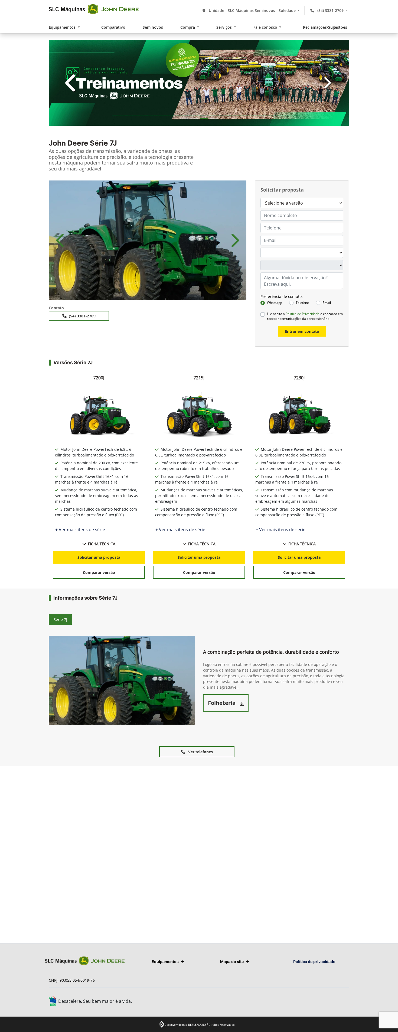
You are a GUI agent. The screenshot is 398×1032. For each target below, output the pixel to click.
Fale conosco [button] (265, 27)
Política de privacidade (314, 961)
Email (326, 302)
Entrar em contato (302, 331)
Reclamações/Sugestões (325, 27)
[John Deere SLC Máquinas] (94, 9)
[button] (71, 83)
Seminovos (153, 27)
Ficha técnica (101, 543)
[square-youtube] (331, 1002)
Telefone (302, 302)
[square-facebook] (307, 1002)
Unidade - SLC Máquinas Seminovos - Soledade (252, 10)
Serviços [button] (224, 27)
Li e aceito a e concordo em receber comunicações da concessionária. (305, 316)
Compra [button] (188, 27)
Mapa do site (232, 961)
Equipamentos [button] (63, 27)
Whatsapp (274, 302)
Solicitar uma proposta (98, 557)
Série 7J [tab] (60, 619)
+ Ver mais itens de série (80, 530)
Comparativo (113, 27)
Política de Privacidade (302, 313)
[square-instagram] (319, 1002)
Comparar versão (99, 572)
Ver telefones (200, 751)
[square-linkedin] (343, 1002)
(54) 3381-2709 (330, 10)
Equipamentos (165, 961)
